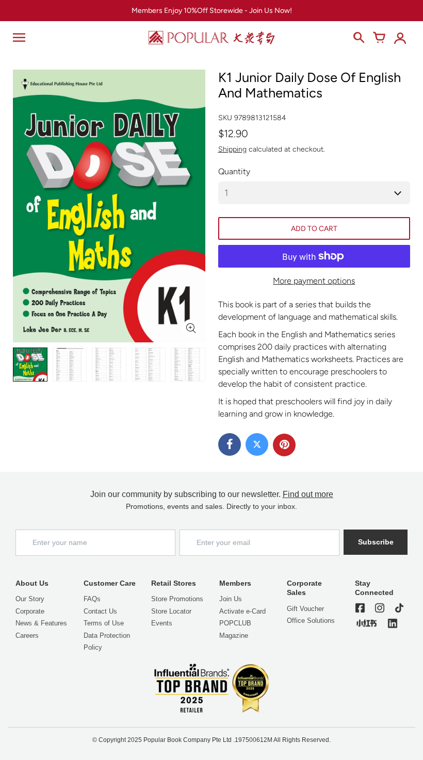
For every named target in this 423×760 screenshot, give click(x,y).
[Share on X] (257, 444)
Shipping (232, 149)
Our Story (29, 599)
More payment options (314, 281)
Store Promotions (177, 599)
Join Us (230, 599)
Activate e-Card (242, 611)
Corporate (29, 611)
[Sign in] (399, 37)
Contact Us (100, 611)
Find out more (308, 494)
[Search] (358, 37)
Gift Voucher (305, 609)
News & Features (41, 623)
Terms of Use (104, 623)
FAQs (92, 599)
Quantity (234, 171)
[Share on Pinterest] (284, 445)
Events (161, 623)
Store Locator (171, 611)
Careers (27, 635)
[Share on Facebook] (229, 444)
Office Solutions (311, 620)
